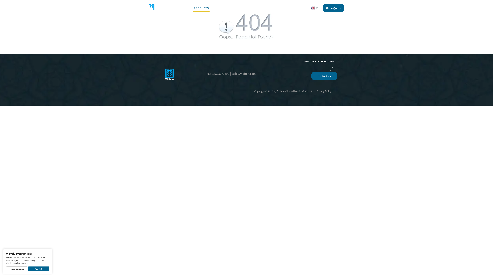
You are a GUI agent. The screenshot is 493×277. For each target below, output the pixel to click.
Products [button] (201, 8)
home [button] (187, 8)
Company (248, 8)
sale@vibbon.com (244, 73)
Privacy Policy (323, 91)
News (262, 8)
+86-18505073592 (218, 73)
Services (218, 8)
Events (233, 8)
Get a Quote (333, 8)
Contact (275, 8)
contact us (324, 76)
